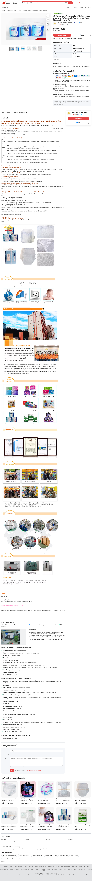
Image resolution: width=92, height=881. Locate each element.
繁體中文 (17, 869)
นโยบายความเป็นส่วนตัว (28, 866)
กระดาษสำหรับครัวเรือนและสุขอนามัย (31, 10)
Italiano (48, 869)
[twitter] (87, 866)
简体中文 (12, 869)
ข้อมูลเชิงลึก (74, 866)
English (6, 869)
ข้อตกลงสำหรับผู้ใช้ (18, 866)
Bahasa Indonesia (46, 870)
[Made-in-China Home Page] (9, 2)
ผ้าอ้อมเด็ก (3, 839)
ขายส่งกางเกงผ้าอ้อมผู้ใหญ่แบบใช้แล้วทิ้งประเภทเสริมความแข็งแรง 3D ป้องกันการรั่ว (8, 826)
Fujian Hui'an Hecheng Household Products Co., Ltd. (65, 22)
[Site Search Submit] (70, 2)
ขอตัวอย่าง (80, 38)
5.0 (74, 114)
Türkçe (85, 869)
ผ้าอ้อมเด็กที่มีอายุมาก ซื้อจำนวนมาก (10, 859)
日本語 (22, 869)
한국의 (60, 869)
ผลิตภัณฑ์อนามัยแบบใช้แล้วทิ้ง (8, 842)
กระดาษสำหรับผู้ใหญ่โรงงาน (51, 855)
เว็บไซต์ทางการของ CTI (33, 625)
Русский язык (54, 869)
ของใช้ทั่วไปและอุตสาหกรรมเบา (14, 10)
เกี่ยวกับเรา (6, 866)
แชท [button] (82, 35)
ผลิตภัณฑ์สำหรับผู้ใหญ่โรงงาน (9, 855)
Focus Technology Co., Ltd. (47, 873)
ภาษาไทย (80, 869)
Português (43, 869)
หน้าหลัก (3, 10)
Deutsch (37, 869)
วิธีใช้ (75, 7)
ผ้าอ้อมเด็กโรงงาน (64, 855)
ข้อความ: (7, 758)
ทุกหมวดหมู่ (5, 7)
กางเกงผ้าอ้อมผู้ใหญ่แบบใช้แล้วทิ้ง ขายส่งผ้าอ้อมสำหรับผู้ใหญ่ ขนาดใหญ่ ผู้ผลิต (27, 826)
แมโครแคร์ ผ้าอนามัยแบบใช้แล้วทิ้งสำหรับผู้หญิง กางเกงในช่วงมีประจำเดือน (46, 826)
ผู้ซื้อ (68, 7)
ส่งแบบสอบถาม (62, 35)
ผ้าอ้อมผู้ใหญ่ (44, 10)
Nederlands (70, 869)
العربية (65, 869)
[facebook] (84, 866)
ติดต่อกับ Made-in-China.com (40, 866)
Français (27, 869)
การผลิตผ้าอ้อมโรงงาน (37, 855)
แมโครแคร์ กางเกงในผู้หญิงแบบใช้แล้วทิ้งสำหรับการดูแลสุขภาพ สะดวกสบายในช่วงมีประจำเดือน (27, 800)
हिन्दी (75, 869)
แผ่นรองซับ (70, 839)
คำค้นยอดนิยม (51, 866)
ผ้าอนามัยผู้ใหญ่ (74, 855)
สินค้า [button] (23, 3)
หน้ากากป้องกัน (27, 842)
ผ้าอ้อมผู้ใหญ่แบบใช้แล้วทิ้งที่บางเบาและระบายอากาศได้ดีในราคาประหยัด (64, 826)
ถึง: (8, 754)
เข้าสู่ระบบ (88, 3)
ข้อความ (11, 866)
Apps (80, 7)
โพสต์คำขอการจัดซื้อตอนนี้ (34, 770)
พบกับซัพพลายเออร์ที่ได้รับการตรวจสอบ (63, 866)
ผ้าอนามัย (48, 839)
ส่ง (12, 770)
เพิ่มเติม (3, 861)
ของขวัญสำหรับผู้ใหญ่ (24, 855)
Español (32, 869)
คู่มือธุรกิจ (80, 866)
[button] (66, 2)
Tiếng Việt (90, 869)
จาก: (8, 750)
